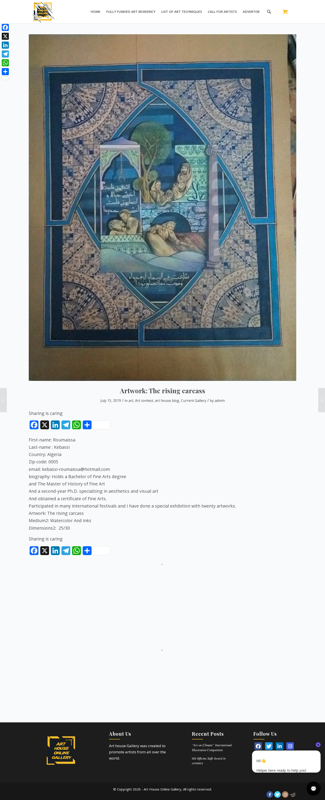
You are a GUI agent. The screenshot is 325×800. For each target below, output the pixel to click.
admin (220, 400)
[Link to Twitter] (277, 794)
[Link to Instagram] (285, 794)
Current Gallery (193, 400)
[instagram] (290, 746)
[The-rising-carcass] (162, 207)
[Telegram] (5, 54)
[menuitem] (95, 11)
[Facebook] (5, 27)
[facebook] (258, 746)
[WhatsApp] (5, 62)
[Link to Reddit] (293, 794)
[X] (5, 36)
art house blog (167, 400)
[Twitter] (269, 746)
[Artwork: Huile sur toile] (321, 400)
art (130, 400)
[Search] (267, 11)
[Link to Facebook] (269, 794)
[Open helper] (313, 788)
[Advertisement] (162, 598)
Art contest (144, 400)
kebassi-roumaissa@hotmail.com (76, 469)
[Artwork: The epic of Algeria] (3, 400)
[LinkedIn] (279, 746)
